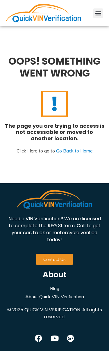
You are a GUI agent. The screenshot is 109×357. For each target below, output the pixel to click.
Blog (54, 288)
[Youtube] (54, 338)
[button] (98, 13)
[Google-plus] (70, 338)
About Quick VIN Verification (54, 296)
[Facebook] (38, 338)
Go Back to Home (74, 151)
